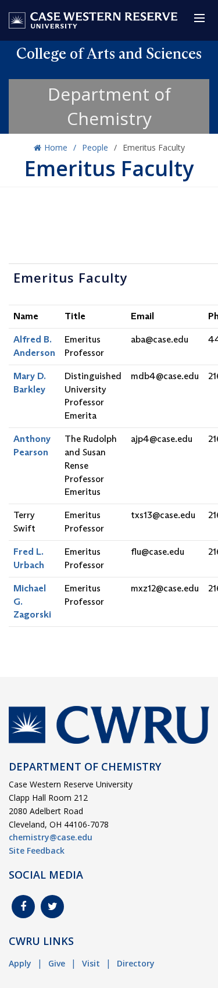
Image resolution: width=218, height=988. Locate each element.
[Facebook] (23, 906)
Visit (91, 963)
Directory (136, 963)
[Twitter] (52, 906)
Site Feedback (37, 850)
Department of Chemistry (109, 106)
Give (56, 963)
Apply (20, 963)
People (95, 147)
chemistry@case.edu (50, 837)
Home (55, 147)
